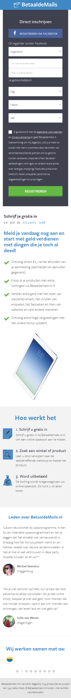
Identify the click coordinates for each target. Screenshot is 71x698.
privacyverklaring (21, 137)
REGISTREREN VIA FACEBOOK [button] (38, 33)
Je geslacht (16, 51)
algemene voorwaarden (49, 132)
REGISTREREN (35, 191)
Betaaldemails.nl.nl (11, 684)
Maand (14, 105)
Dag (12, 91)
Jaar (12, 118)
